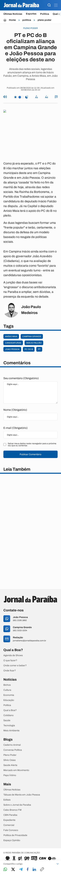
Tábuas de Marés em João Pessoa (21, 795)
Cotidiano (8, 715)
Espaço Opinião (11, 840)
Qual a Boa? (10, 710)
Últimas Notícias (12, 14)
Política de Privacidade (15, 835)
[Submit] (49, 5)
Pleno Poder (9, 755)
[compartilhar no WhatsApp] (5, 869)
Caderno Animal (12, 745)
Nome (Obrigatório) (15, 409)
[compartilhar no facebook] (27, 869)
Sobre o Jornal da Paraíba (17, 805)
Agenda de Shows (13, 655)
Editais (7, 800)
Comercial (8, 825)
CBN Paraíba (10, 815)
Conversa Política (12, 750)
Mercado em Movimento (16, 770)
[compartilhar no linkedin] (34, 869)
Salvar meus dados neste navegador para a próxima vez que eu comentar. (32, 444)
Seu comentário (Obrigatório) (21, 378)
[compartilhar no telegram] (21, 869)
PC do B (29, 349)
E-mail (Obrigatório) (15, 427)
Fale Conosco (10, 830)
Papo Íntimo (9, 775)
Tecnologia (9, 725)
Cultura (7, 690)
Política (44, 14)
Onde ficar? (9, 670)
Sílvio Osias (9, 760)
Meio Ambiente (11, 730)
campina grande (31, 336)
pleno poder (44, 20)
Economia (8, 695)
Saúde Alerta (10, 765)
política (26, 20)
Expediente (9, 820)
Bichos (7, 685)
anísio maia (11, 336)
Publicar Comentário (30, 454)
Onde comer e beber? (15, 665)
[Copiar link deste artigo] (42, 869)
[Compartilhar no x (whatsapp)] (13, 869)
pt (39, 349)
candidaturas (13, 343)
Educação (8, 700)
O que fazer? (10, 660)
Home (12, 20)
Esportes (31, 14)
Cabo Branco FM (12, 810)
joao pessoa (12, 349)
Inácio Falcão (34, 343)
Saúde (6, 720)
